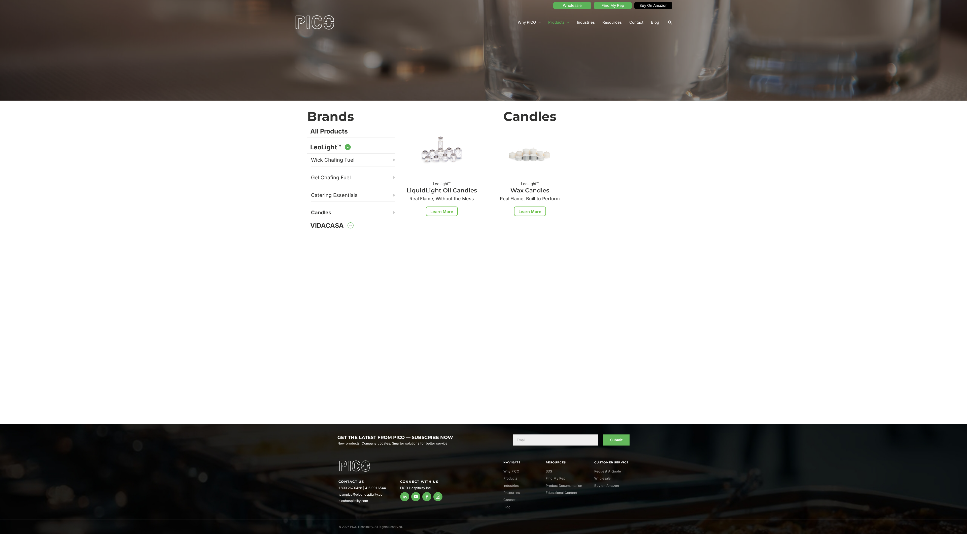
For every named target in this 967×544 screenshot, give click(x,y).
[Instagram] (437, 496)
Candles (321, 213)
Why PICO (527, 22)
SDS (549, 471)
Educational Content (561, 493)
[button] (670, 22)
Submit (616, 440)
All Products (329, 131)
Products (556, 22)
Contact (636, 22)
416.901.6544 (375, 488)
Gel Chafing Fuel (331, 178)
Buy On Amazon (653, 5)
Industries (586, 22)
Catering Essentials (334, 195)
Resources (612, 22)
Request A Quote (607, 471)
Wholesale (572, 5)
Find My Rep (613, 5)
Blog (655, 22)
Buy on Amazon (606, 486)
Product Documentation (564, 486)
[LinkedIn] (404, 496)
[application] (538, 22)
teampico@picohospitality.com (361, 494)
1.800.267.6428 (350, 488)
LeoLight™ (325, 147)
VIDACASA (327, 225)
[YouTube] (415, 496)
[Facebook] (426, 496)
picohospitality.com (353, 501)
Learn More (441, 211)
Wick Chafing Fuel (333, 160)
